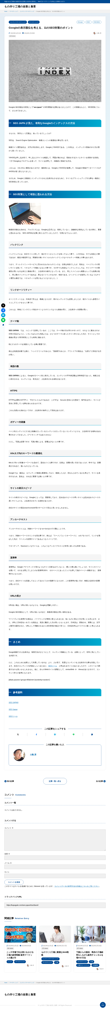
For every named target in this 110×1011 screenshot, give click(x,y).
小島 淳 (33, 754)
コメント (8, 828)
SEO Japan (13, 709)
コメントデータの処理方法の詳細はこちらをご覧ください (76, 886)
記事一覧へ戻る (55, 781)
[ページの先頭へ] (103, 1005)
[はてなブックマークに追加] (55, 734)
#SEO (88, 22)
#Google (80, 22)
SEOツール (52, 666)
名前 (7, 854)
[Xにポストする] (18, 734)
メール (8, 863)
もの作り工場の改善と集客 (20, 6)
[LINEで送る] (73, 734)
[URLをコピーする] (92, 734)
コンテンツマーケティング (18, 22)
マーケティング (33, 22)
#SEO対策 (97, 22)
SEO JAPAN (13, 702)
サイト (7, 872)
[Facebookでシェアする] (36, 734)
